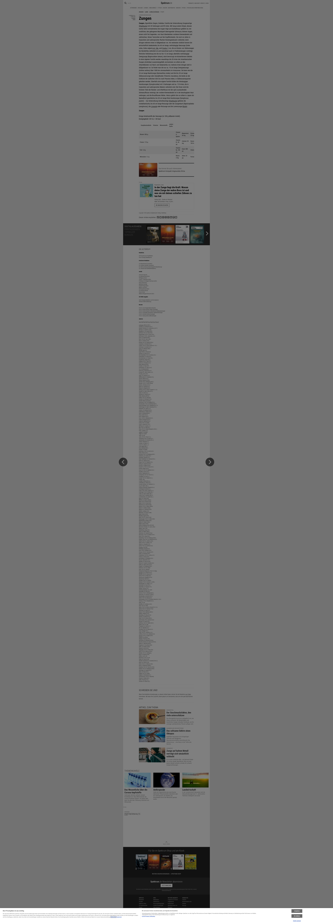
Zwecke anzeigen (297, 920)
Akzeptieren (297, 911)
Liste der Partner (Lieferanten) (148, 916)
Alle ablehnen (297, 916)
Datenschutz (113, 917)
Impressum (119, 917)
